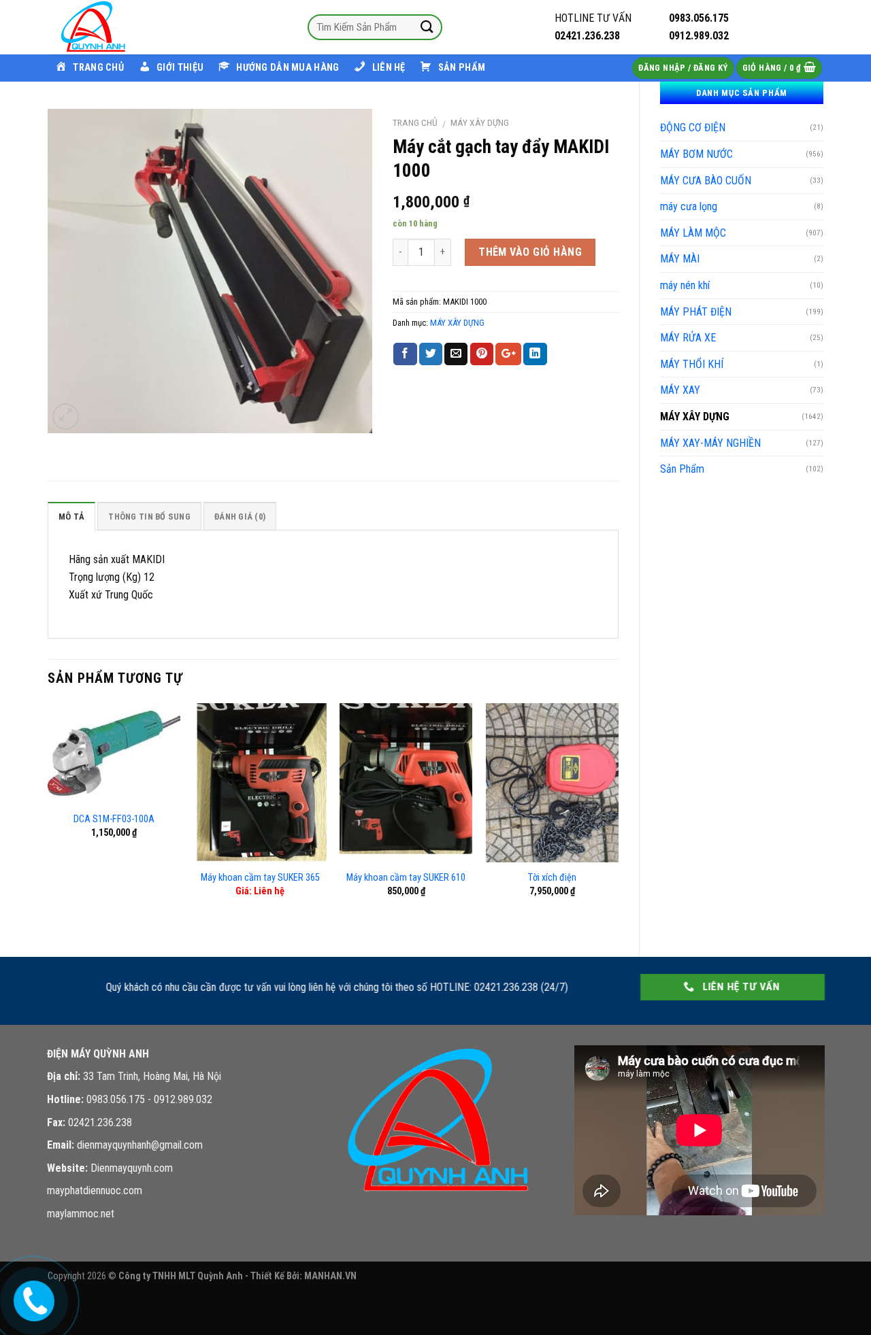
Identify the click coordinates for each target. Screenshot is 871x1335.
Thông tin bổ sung (149, 516)
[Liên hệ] (31, 1298)
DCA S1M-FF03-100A (113, 819)
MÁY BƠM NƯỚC (696, 154)
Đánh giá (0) (239, 516)
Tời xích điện (552, 877)
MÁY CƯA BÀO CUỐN (705, 180)
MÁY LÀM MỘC (693, 232)
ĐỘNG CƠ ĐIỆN (692, 127)
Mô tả (71, 516)
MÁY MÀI (680, 258)
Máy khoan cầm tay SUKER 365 (260, 877)
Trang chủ (415, 122)
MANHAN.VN (330, 1276)
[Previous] (48, 818)
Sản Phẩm (682, 468)
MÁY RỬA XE (688, 337)
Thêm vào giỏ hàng (530, 252)
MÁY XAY (680, 390)
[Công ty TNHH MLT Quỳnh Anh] (116, 27)
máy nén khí (685, 285)
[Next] (618, 818)
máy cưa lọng (688, 206)
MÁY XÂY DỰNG (694, 416)
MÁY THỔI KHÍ (691, 364)
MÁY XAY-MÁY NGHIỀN (710, 443)
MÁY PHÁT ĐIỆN (696, 311)
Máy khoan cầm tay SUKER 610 (405, 877)
